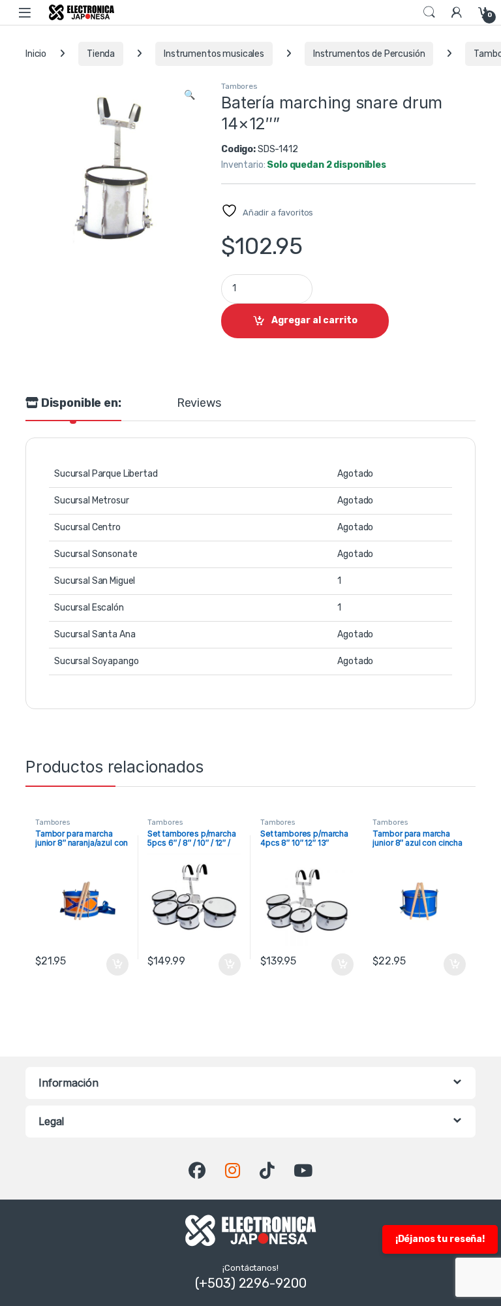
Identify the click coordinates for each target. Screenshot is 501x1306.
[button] (189, 95)
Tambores (239, 86)
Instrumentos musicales (214, 53)
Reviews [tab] (199, 403)
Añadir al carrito (114, 964)
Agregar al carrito (314, 320)
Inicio (35, 53)
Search (429, 12)
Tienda (101, 53)
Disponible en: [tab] (79, 403)
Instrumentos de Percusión (369, 53)
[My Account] (456, 12)
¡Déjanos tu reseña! (440, 1239)
